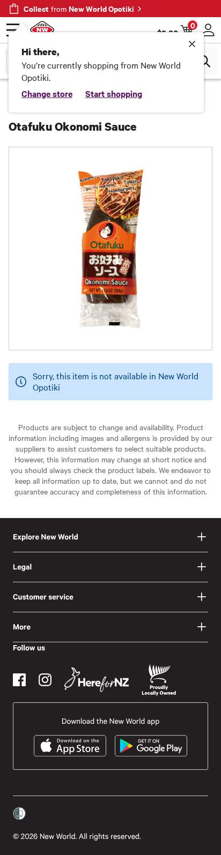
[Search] (204, 61)
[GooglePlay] (151, 745)
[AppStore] (70, 745)
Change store (46, 93)
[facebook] (19, 679)
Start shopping (113, 93)
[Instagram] (45, 679)
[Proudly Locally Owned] (159, 680)
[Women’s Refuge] (19, 813)
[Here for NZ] (96, 680)
